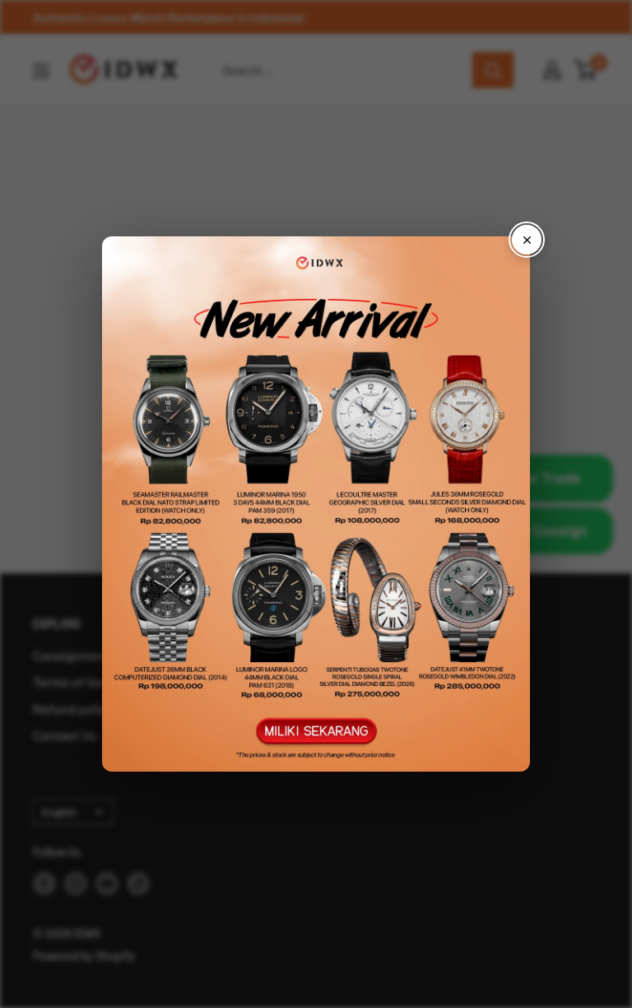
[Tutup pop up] (526, 239)
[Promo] (316, 504)
